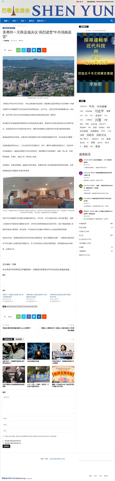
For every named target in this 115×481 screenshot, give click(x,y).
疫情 (108, 139)
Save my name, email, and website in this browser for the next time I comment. (31, 436)
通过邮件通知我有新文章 (13, 443)
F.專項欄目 (30, 358)
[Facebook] (29, 50)
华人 (91, 115)
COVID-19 (83, 106)
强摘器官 (24, 306)
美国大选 (99, 142)
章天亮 (82, 143)
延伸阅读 (19, 339)
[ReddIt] (44, 50)
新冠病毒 (83, 127)
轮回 (91, 146)
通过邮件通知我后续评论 (13, 441)
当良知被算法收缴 (33, 361)
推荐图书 (84, 27)
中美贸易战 (88, 111)
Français (22, 478)
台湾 (105, 115)
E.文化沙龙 (82, 239)
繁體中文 (11, 478)
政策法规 (94, 124)
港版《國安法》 (84, 139)
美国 (93, 142)
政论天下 (103, 124)
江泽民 (109, 131)
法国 (82, 135)
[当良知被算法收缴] (38, 351)
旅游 (89, 127)
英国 (86, 146)
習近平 (107, 142)
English (16, 478)
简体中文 (40, 21)
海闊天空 (82, 255)
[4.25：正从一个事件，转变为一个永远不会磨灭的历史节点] (38, 374)
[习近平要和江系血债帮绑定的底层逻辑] (14, 374)
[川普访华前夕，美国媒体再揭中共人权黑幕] (63, 351)
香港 (97, 146)
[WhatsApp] (18, 50)
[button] (111, 20)
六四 (81, 115)
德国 (81, 124)
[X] (3, 1)
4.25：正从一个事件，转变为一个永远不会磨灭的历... (38, 385)
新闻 (5, 21)
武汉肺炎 (84, 131)
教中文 (31, 21)
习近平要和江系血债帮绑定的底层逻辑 (13, 385)
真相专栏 (8, 26)
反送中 (98, 115)
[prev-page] (71, 339)
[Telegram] (34, 50)
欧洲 (95, 127)
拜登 (87, 124)
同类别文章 (8, 339)
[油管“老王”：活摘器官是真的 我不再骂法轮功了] (14, 351)
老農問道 (6, 40)
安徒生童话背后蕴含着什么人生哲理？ (17, 328)
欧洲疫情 (101, 127)
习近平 (99, 111)
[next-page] (73, 339)
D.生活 (81, 235)
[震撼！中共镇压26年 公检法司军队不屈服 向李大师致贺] (63, 374)
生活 (14, 21)
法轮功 (29, 306)
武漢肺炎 (95, 131)
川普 (98, 120)
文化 (22, 21)
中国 (81, 111)
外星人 (82, 120)
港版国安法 (95, 139)
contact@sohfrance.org (57, 459)
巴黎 (105, 120)
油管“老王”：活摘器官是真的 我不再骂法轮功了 (13, 362)
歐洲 (108, 127)
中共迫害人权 (11, 306)
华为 (86, 115)
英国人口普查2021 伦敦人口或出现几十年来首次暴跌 (57, 329)
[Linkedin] (39, 50)
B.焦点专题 (82, 227)
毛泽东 (103, 131)
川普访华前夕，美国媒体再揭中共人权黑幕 (63, 362)
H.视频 (81, 247)
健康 (108, 111)
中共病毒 (102, 106)
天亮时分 (89, 120)
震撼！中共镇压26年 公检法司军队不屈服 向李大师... (63, 385)
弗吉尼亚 (18, 306)
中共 (91, 106)
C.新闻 (4, 358)
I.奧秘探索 (5, 28)
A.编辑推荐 (30, 382)
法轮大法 (34, 306)
